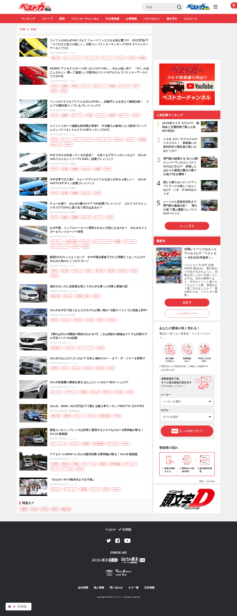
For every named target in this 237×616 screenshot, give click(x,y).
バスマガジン (151, 18)
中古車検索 (112, 18)
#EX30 (122, 270)
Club (198, 7)
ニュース (72, 342)
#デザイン (56, 241)
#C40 (54, 275)
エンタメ (73, 291)
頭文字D (172, 18)
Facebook (117, 540)
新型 (62, 18)
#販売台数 (71, 241)
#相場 (112, 86)
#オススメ (99, 86)
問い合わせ (116, 587)
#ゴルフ (121, 57)
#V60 (86, 246)
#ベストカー (70, 489)
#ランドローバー (101, 241)
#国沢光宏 (105, 415)
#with (116, 489)
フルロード (190, 18)
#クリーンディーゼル (62, 469)
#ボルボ (118, 139)
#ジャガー (130, 241)
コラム (72, 52)
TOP (22, 29)
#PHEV (65, 270)
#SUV (65, 368)
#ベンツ (66, 139)
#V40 (132, 57)
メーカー (166, 394)
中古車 (72, 315)
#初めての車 (82, 296)
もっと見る (187, 226)
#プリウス (77, 115)
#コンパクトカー (72, 57)
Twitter (108, 541)
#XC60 (111, 270)
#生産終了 (56, 347)
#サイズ (98, 217)
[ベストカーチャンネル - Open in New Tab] (187, 84)
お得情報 (131, 18)
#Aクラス (124, 115)
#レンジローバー (60, 246)
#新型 (54, 368)
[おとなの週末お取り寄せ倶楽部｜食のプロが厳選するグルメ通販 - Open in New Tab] (105, 561)
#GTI (54, 91)
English (111, 529)
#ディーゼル (89, 464)
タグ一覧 (133, 587)
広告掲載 (149, 587)
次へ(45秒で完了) (187, 431)
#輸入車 (55, 57)
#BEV (54, 270)
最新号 (187, 302)
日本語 (126, 529)
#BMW (67, 415)
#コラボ (95, 489)
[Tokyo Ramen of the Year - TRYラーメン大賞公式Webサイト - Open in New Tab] (118, 574)
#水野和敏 (98, 443)
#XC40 (99, 270)
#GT (136, 86)
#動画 (86, 443)
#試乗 (65, 168)
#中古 (54, 86)
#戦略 (117, 241)
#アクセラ (124, 86)
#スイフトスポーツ (83, 139)
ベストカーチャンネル (85, 18)
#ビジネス (56, 392)
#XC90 (111, 320)
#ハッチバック (86, 347)
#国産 (142, 57)
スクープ (47, 18)
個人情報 (99, 587)
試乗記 (72, 110)
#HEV (88, 270)
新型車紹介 (74, 410)
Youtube (127, 540)
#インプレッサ (58, 443)
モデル (164, 410)
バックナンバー (187, 313)
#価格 (65, 86)
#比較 (89, 115)
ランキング (28, 18)
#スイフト (107, 57)
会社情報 (83, 587)
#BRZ (75, 86)
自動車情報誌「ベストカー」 (35, 6)
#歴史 (84, 392)
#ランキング (91, 57)
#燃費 (75, 217)
